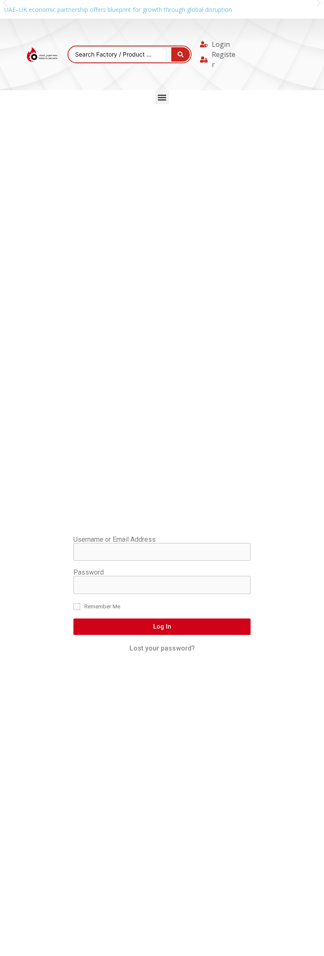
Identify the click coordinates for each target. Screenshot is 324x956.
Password (88, 572)
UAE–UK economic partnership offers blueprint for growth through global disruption (118, 9)
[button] (162, 97)
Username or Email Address (114, 539)
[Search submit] (180, 54)
